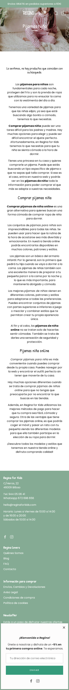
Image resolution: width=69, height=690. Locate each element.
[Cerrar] (64, 627)
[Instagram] (38, 681)
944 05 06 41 (17, 494)
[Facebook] (31, 681)
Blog (6, 558)
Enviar (34, 670)
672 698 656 (26, 498)
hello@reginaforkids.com (19, 505)
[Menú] (5, 13)
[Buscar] (56, 13)
